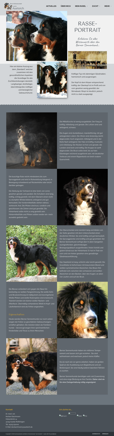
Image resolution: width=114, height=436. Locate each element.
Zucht (95, 6)
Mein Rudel (80, 6)
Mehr (107, 6)
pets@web (53, 434)
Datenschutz (96, 433)
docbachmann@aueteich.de (22, 427)
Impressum (105, 433)
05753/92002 (14, 424)
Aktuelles (51, 6)
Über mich (66, 6)
